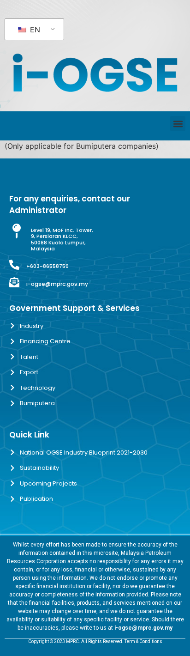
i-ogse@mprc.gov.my (57, 284)
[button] (177, 123)
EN (34, 29)
